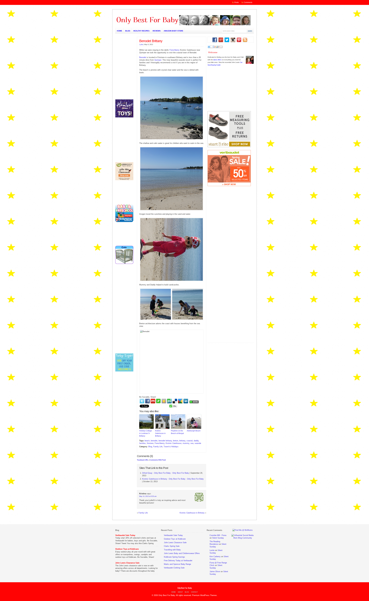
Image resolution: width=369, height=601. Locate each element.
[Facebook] (147, 401)
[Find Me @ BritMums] (242, 530)
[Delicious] (175, 401)
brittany (182, 441)
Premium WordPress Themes (204, 595)
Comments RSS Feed (158, 460)
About (180, 592)
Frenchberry (174, 50)
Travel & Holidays (171, 446)
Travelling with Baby (172, 550)
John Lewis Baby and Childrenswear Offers (182, 553)
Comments (248, 2)
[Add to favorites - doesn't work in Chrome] (164, 401)
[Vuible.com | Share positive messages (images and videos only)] (158, 402)
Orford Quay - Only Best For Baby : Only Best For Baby (165, 473)
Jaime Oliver (215, 571)
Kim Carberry (215, 556)
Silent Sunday (218, 538)
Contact (194, 592)
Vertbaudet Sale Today (125, 535)
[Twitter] (142, 401)
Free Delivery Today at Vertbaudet (178, 560)
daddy (196, 441)
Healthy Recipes (141, 31)
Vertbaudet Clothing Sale (174, 568)
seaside (198, 443)
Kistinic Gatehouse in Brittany (160, 433)
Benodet (142, 57)
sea (191, 443)
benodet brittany (165, 441)
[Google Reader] (180, 401)
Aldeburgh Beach (193, 431)
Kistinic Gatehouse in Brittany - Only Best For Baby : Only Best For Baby (173, 479)
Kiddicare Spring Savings (174, 557)
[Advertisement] (229, 324)
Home (119, 31)
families (142, 443)
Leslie (212, 550)
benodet (154, 441)
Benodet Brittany (150, 41)
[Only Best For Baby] (183, 25)
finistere (150, 443)
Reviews (157, 31)
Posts (236, 2)
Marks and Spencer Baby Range (177, 564)
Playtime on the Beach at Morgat (177, 432)
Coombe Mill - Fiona (218, 535)
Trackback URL (142, 460)
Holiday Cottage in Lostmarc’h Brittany (145, 433)
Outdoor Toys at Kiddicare (127, 549)
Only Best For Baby (184, 587)
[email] (153, 401)
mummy (186, 443)
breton (175, 441)
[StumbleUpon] (169, 401)
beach (147, 441)
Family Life (157, 446)
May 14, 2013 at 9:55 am (148, 496)
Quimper (157, 60)
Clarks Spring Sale (171, 546)
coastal (190, 441)
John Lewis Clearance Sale (127, 563)
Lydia (141, 44)
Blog (127, 31)
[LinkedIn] (185, 401)
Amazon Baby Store (173, 31)
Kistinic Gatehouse (173, 443)
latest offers (217, 60)
